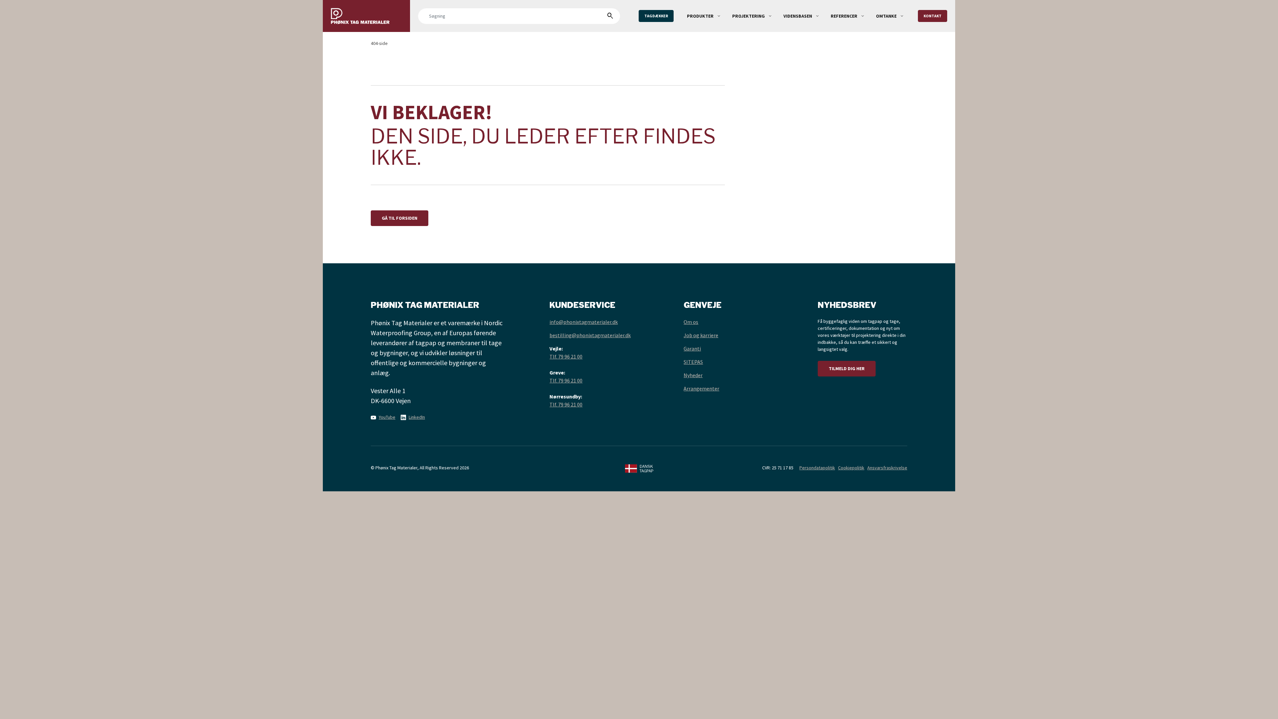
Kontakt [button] (933, 15)
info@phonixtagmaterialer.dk (583, 322)
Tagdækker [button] (656, 15)
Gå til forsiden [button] (399, 218)
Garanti (692, 348)
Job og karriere (701, 335)
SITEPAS (693, 362)
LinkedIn (417, 417)
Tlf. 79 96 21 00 (565, 356)
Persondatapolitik (817, 468)
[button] (719, 16)
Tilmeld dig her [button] (847, 368)
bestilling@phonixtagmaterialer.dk (590, 335)
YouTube (387, 417)
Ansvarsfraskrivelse (887, 468)
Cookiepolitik (851, 468)
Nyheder (693, 375)
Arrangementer (701, 388)
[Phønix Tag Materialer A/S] (366, 16)
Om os (691, 322)
